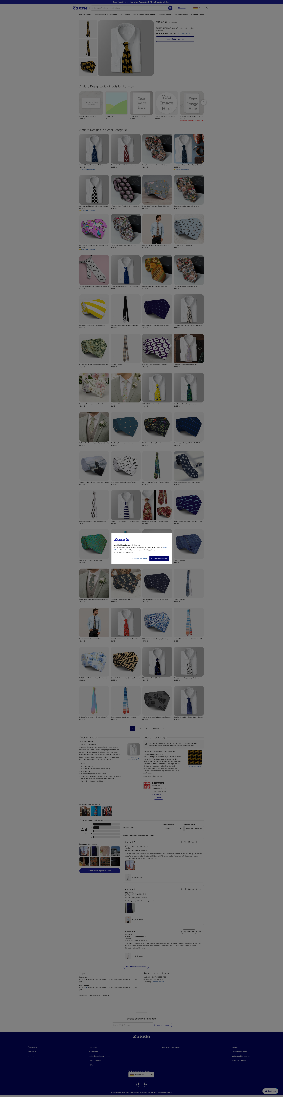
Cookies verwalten (139, 559)
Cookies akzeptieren (159, 559)
